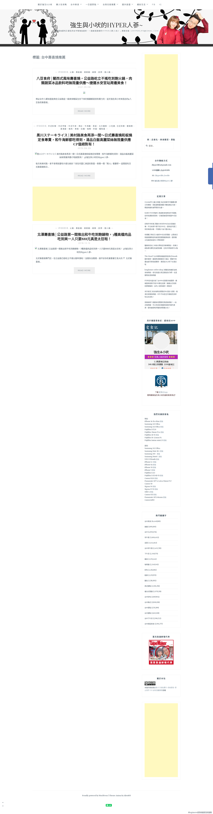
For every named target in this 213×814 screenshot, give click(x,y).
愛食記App (163, 392)
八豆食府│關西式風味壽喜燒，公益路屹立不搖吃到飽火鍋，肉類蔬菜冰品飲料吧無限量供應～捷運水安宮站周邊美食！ (84, 80)
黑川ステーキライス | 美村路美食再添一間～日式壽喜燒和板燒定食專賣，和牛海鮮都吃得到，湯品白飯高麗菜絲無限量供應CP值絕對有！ (84, 139)
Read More (86, 112)
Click (210, 176)
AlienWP (127, 796)
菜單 (146, 543)
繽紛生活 (141, 4)
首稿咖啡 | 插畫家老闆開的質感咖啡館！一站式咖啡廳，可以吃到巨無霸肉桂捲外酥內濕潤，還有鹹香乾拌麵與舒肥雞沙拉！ (161, 305)
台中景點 (148, 608)
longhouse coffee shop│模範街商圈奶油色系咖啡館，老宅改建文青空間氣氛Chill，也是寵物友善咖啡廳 (161, 272)
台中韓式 (148, 602)
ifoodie (63, 72)
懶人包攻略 (61, 4)
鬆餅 (146, 575)
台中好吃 (148, 597)
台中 (146, 532)
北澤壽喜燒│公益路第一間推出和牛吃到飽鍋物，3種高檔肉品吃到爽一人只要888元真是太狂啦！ (84, 236)
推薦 (146, 527)
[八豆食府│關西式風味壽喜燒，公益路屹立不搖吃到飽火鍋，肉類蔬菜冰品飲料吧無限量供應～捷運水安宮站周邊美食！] (84, 93)
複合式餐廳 (149, 591)
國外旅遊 (126, 4)
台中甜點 (148, 613)
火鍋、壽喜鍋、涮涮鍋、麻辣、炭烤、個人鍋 (90, 72)
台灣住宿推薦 (109, 4)
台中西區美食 (149, 624)
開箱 (161, 421)
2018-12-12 (84, 243)
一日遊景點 (91, 4)
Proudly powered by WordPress (95, 796)
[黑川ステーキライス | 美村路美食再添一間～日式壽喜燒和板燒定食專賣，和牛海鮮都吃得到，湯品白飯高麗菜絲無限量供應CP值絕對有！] (84, 157)
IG (160, 4)
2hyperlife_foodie (162, 175)
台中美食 (75, 4)
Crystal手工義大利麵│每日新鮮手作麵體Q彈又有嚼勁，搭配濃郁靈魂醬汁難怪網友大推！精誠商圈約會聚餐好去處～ (161, 205)
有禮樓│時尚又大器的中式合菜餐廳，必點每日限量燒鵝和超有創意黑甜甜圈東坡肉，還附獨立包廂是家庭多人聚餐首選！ (161, 237)
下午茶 (147, 554)
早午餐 (147, 537)
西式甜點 (148, 586)
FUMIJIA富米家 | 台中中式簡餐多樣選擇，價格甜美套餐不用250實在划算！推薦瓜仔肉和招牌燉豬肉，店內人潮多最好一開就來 (161, 283)
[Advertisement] (84, 204)
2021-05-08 (84, 87)
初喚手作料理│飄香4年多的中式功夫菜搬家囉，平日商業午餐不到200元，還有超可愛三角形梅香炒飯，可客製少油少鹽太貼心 (161, 226)
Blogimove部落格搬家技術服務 (200, 812)
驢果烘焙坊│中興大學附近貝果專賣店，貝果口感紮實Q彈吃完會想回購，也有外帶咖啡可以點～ (161, 248)
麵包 (146, 581)
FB (153, 4)
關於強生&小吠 (45, 4)
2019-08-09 (84, 148)
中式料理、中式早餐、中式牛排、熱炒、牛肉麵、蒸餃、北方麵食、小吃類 (81, 126)
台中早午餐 (149, 548)
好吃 (146, 570)
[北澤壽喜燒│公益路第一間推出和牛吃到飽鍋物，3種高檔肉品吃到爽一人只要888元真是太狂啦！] (84, 252)
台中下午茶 (149, 618)
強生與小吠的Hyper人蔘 (163, 181)
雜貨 (146, 559)
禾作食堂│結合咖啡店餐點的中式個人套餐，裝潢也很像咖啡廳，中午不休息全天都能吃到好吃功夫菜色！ (161, 294)
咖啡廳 (147, 564)
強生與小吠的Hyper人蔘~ (106, 25)
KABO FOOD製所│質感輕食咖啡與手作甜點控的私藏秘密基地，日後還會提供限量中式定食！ (161, 215)
